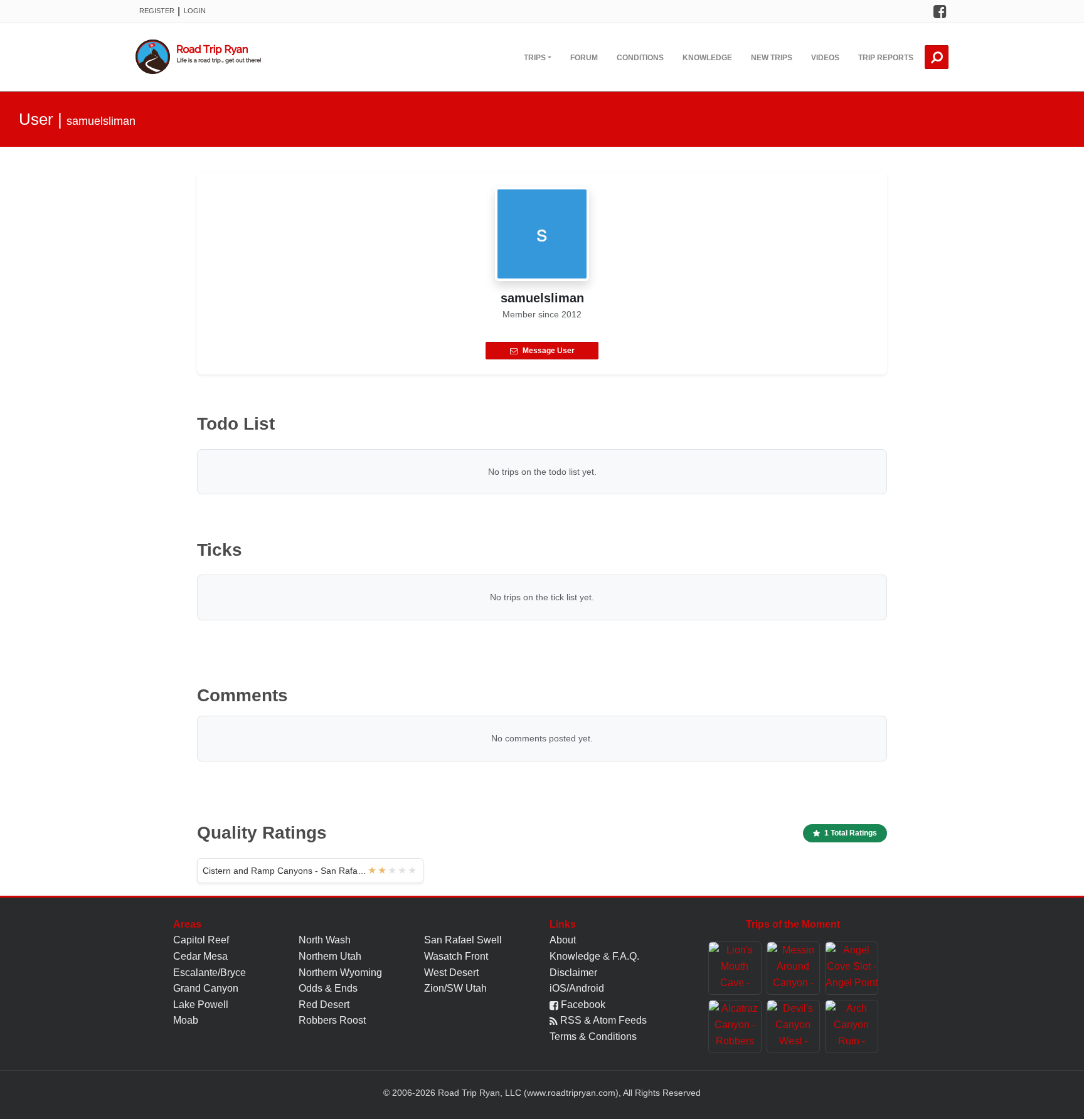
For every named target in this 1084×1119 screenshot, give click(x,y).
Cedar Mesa (200, 956)
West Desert (451, 972)
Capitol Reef (201, 940)
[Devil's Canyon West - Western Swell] (793, 1026)
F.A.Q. (625, 956)
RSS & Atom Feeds (602, 1020)
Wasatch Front (456, 956)
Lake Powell (200, 1004)
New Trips (771, 57)
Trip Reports (885, 57)
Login (195, 10)
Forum (584, 57)
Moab (185, 1020)
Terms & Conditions (593, 1036)
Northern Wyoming (340, 972)
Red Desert (324, 1004)
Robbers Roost (332, 1020)
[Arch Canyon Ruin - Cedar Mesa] (851, 1026)
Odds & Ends (328, 988)
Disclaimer (573, 972)
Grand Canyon (205, 988)
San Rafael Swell (463, 940)
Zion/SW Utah (455, 988)
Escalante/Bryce (209, 972)
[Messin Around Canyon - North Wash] (793, 968)
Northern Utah (330, 956)
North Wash (325, 940)
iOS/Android (577, 988)
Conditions (640, 57)
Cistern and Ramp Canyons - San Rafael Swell (285, 871)
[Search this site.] (936, 57)
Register (156, 10)
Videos (825, 57)
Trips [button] (535, 57)
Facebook (581, 1004)
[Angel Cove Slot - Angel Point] (851, 968)
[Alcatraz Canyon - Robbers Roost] (735, 1026)
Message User (549, 350)
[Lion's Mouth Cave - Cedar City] (735, 968)
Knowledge (707, 57)
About (563, 940)
